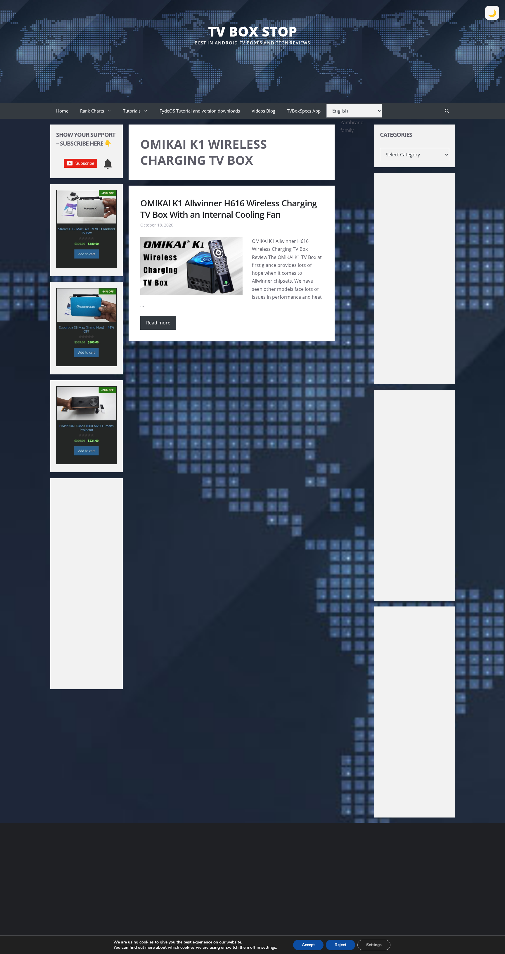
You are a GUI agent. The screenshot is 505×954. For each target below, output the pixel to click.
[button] (447, 111)
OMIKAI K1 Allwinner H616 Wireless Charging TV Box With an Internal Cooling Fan (228, 208)
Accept (308, 945)
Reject (340, 945)
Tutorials (132, 111)
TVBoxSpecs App (304, 111)
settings (268, 947)
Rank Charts (92, 111)
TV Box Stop (252, 31)
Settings (374, 945)
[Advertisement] (252, 64)
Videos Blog (263, 111)
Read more (158, 322)
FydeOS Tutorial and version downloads (200, 111)
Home (62, 111)
